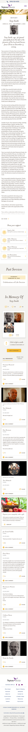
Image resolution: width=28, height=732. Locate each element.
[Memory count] (6, 306)
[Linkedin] (19, 684)
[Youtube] (22, 684)
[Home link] (8, 6)
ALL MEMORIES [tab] (8, 358)
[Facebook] (16, 684)
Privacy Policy (13, 717)
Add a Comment (9, 383)
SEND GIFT (9, 524)
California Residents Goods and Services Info (14, 719)
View (17, 334)
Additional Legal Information (9, 723)
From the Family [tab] (20, 357)
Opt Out (14, 721)
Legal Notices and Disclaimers (11, 716)
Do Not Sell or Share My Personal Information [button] (13, 712)
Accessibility (21, 717)
